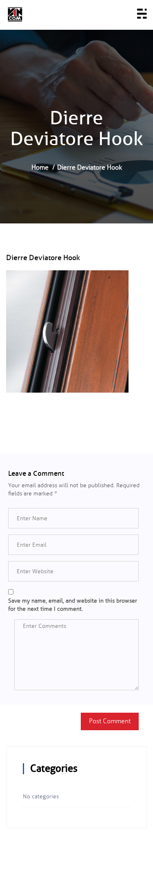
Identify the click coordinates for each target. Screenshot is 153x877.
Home (40, 167)
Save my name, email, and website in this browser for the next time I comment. (72, 604)
